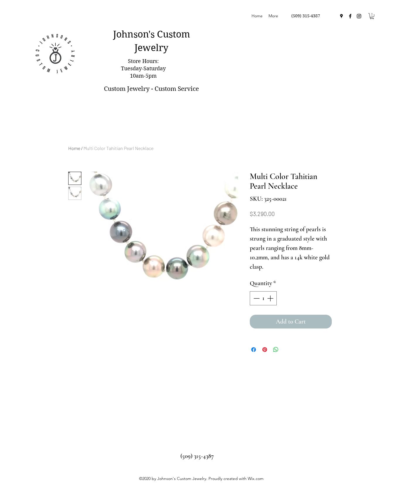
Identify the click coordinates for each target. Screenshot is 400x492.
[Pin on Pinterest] (264, 349)
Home (74, 148)
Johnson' (132, 34)
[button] (371, 16)
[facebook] (350, 16)
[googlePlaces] (341, 16)
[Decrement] (256, 298)
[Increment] (271, 298)
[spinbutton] (263, 298)
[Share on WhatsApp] (275, 349)
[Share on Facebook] (253, 349)
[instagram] (359, 16)
